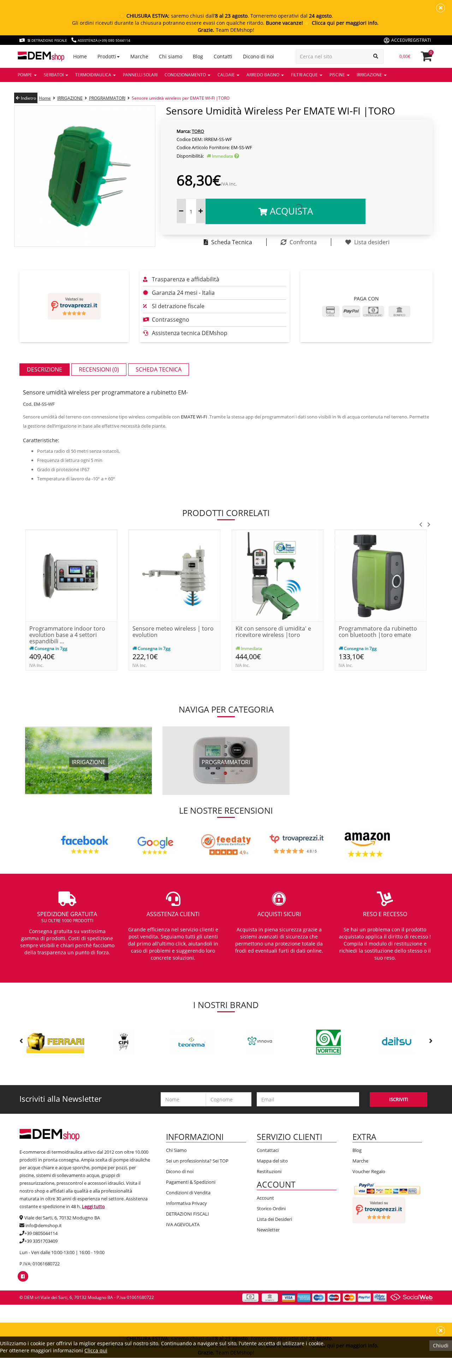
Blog (357, 1150)
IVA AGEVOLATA (183, 1224)
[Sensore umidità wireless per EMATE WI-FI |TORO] (84, 175)
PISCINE (337, 75)
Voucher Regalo (368, 1171)
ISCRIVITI (398, 1099)
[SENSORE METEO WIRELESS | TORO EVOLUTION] (174, 575)
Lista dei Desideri (274, 1219)
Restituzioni (269, 1171)
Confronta (302, 242)
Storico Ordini (271, 1208)
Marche (360, 1161)
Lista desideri (371, 242)
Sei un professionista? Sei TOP (197, 1161)
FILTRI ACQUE (305, 75)
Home (45, 98)
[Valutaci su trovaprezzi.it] (74, 306)
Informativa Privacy (186, 1203)
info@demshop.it (43, 1225)
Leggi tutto (93, 1206)
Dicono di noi (180, 1171)
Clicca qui (95, 1350)
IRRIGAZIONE (370, 75)
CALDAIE (227, 75)
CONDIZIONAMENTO (186, 75)
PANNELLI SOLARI (140, 75)
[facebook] (22, 1276)
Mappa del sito (272, 1161)
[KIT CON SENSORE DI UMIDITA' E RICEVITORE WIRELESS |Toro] (277, 575)
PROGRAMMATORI (107, 98)
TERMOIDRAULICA (93, 75)
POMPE (25, 75)
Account (265, 1198)
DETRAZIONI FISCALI (187, 1214)
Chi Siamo (176, 1150)
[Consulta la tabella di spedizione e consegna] (236, 156)
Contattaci (268, 1150)
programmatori (226, 762)
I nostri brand (226, 1005)
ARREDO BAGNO (263, 75)
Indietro (28, 98)
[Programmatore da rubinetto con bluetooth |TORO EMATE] (380, 575)
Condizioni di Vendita (188, 1192)
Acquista (290, 211)
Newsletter (268, 1230)
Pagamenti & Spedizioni (190, 1182)
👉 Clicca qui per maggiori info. (341, 22)
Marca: (184, 131)
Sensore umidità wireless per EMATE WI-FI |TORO (181, 98)
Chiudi (440, 1345)
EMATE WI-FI (194, 417)
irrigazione (89, 762)
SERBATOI (54, 75)
